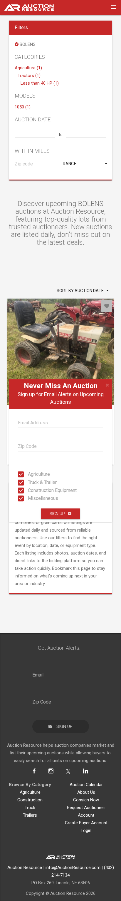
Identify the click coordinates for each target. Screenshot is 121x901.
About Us (86, 792)
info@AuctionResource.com (73, 867)
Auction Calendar (86, 784)
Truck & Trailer (30, 482)
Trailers (30, 815)
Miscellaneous (30, 498)
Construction (30, 800)
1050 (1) (23, 107)
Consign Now (86, 800)
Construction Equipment (30, 490)
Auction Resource (24, 867)
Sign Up (57, 513)
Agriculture (30, 474)
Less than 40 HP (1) (40, 83)
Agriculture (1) (28, 68)
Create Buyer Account (86, 822)
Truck (30, 807)
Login (86, 830)
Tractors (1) (29, 75)
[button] (85, 163)
